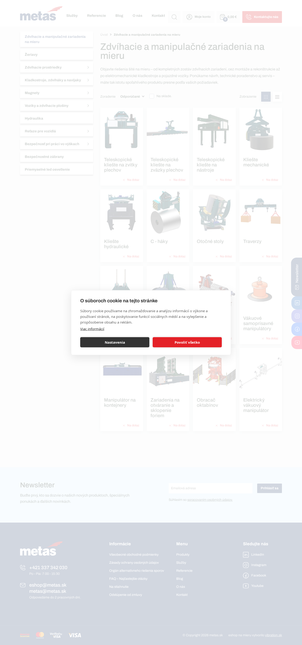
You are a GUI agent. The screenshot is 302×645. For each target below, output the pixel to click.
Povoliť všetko (187, 342)
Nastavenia (115, 342)
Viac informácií (92, 328)
